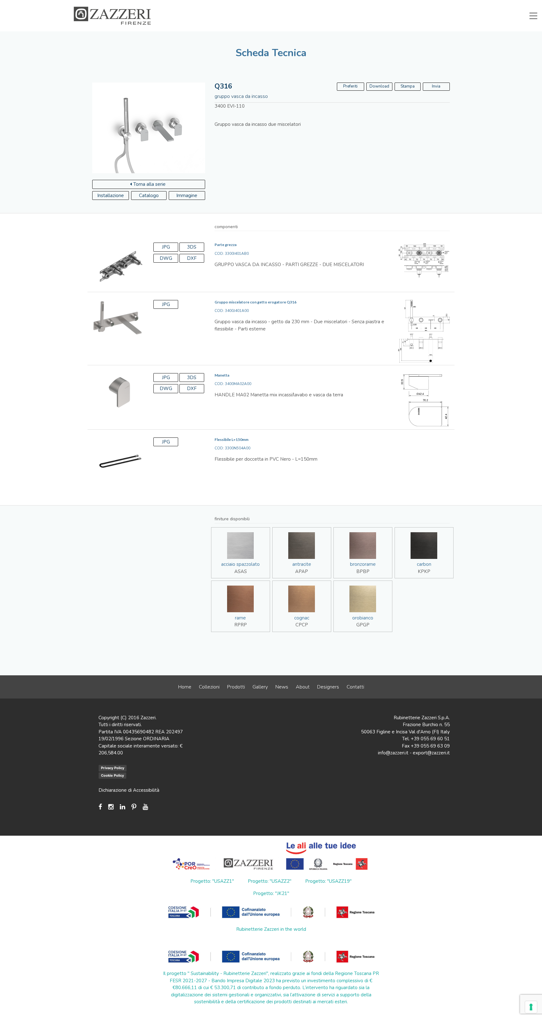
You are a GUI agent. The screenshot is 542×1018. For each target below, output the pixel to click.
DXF (192, 258)
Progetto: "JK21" (271, 893)
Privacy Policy (112, 768)
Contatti (355, 686)
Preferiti (433, 4)
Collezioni (209, 686)
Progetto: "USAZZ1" (212, 881)
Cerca (455, 4)
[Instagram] (111, 807)
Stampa (408, 86)
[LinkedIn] (122, 807)
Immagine (186, 195)
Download (379, 86)
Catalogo (149, 195)
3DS (191, 247)
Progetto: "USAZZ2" (269, 881)
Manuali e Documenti (362, 4)
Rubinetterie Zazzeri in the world (271, 929)
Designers (328, 686)
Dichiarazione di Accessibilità (128, 790)
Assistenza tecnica (317, 4)
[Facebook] (101, 807)
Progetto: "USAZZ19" (328, 881)
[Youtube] (145, 807)
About (303, 686)
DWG (166, 258)
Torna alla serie (149, 184)
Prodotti (236, 686)
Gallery (260, 686)
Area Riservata (403, 4)
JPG (166, 247)
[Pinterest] (134, 807)
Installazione (110, 195)
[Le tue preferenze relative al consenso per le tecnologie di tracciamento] (531, 1007)
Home (184, 686)
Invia (436, 86)
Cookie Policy (112, 775)
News (281, 686)
